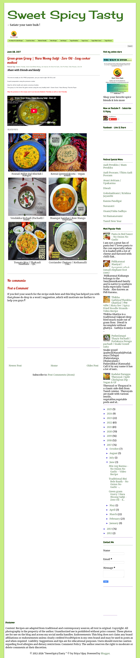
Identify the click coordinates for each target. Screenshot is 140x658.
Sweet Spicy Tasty (65, 15)
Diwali (107, 188)
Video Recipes (53, 40)
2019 (109, 435)
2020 (110, 431)
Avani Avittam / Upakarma (112, 182)
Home (54, 365)
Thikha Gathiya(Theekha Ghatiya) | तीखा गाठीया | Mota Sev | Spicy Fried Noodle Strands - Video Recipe (117, 304)
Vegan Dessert (108, 40)
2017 (109, 444)
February (115, 518)
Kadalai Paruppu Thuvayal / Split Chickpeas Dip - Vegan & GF (117, 378)
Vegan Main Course (96, 40)
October (114, 448)
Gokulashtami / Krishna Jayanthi (117, 194)
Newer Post (15, 365)
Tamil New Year (112, 221)
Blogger (105, 653)
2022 (110, 422)
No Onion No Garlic (54, 66)
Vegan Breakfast (74, 40)
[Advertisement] (118, 602)
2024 (110, 413)
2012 (109, 533)
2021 (109, 427)
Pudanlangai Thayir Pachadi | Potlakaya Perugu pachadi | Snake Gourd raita (117, 341)
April (113, 509)
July (112, 457)
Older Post (92, 365)
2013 (109, 528)
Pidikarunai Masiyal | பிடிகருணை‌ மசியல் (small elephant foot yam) (116, 267)
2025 (109, 409)
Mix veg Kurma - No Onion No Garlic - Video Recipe (118, 470)
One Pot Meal (64, 66)
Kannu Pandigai (112, 201)
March (114, 514)
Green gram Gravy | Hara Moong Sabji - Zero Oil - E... (118, 495)
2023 (110, 418)
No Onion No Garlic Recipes (16, 40)
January (114, 523)
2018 (109, 440)
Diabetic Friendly (42, 40)
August (114, 453)
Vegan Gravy (85, 40)
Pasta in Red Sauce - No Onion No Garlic (122, 237)
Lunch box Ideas (30, 40)
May (112, 505)
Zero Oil (79, 66)
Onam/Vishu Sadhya (114, 211)
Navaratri (108, 206)
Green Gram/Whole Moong (33, 66)
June (112, 462)
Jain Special (44, 66)
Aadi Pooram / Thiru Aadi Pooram (117, 174)
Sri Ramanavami (112, 216)
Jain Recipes (63, 40)
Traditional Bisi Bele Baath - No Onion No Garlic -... (118, 482)
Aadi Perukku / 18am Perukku (115, 166)
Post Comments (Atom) (61, 374)
